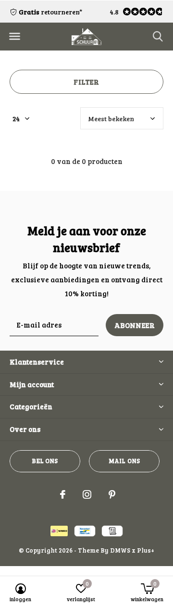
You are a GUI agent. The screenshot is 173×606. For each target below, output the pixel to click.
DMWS (120, 550)
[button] (14, 36)
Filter (86, 82)
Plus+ (145, 550)
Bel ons (45, 460)
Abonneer (134, 325)
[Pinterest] (112, 494)
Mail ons (124, 460)
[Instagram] (87, 494)
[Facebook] (62, 494)
